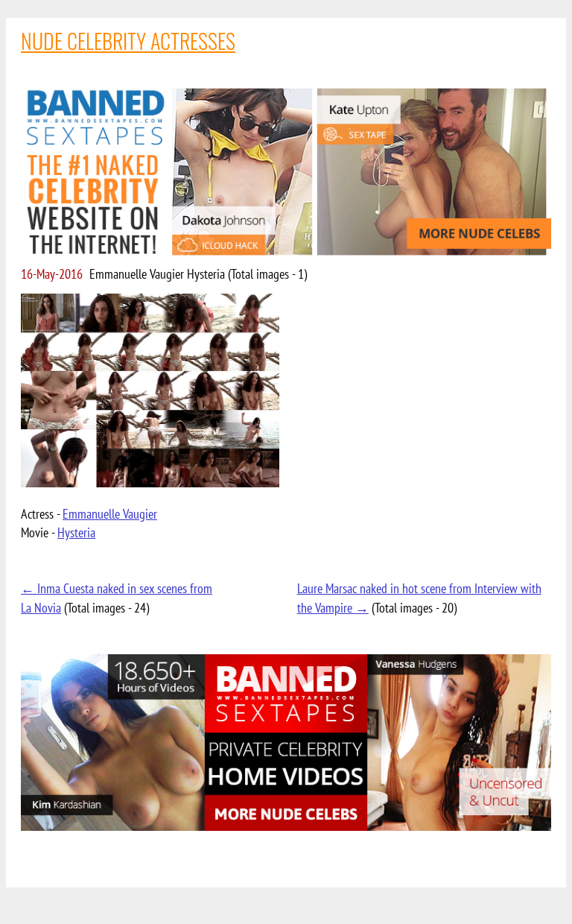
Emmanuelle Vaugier (110, 513)
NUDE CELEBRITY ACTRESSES (128, 40)
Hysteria (76, 532)
